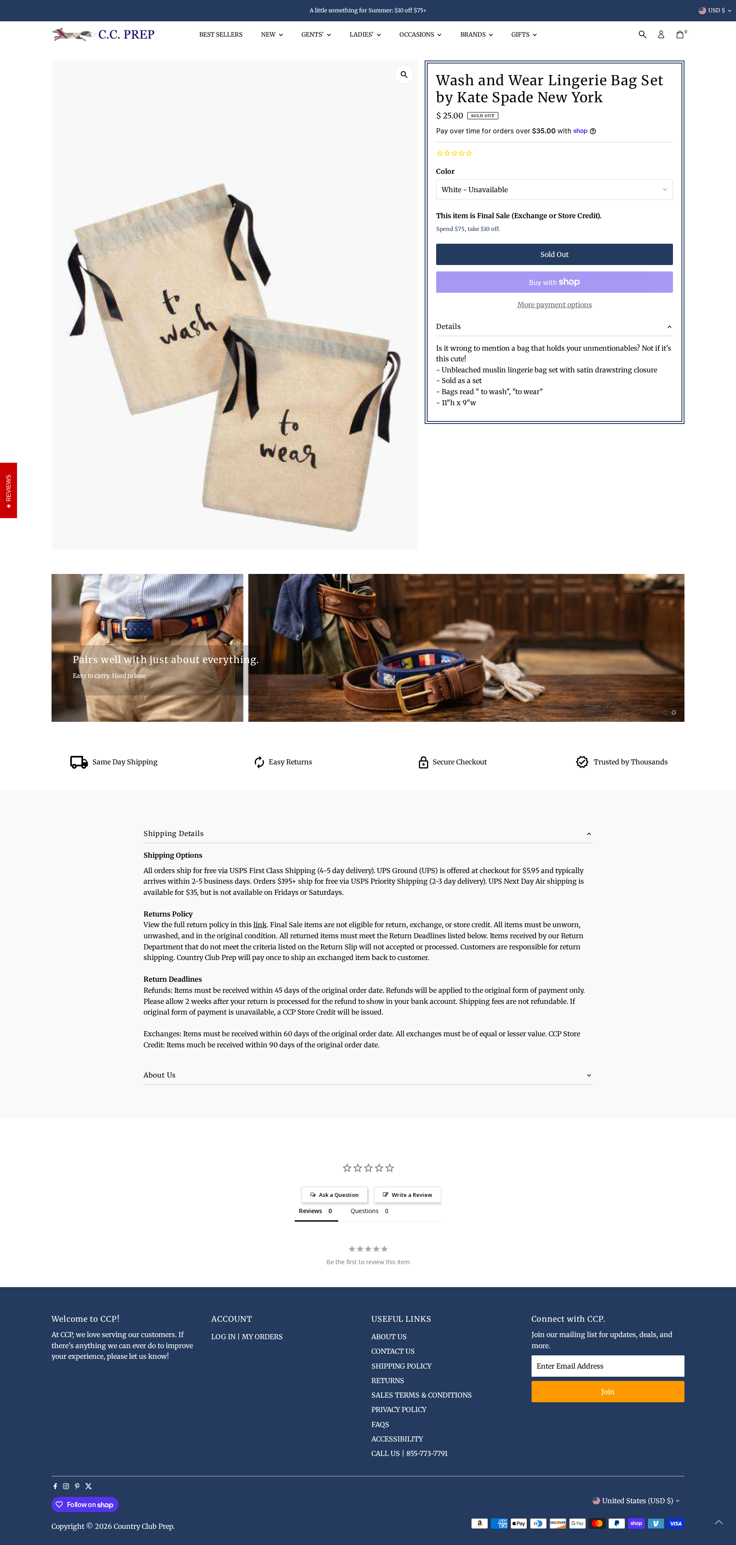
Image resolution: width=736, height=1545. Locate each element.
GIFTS (521, 34)
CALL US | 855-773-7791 (409, 1453)
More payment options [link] (555, 304)
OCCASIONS (417, 34)
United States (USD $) (637, 1500)
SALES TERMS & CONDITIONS (421, 1395)
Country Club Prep (143, 1526)
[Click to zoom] (404, 74)
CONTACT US (393, 1351)
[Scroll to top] (718, 1521)
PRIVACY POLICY (398, 1409)
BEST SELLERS (220, 34)
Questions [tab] (365, 1211)
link (260, 924)
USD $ (716, 10)
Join (608, 1391)
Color (445, 171)
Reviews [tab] (310, 1211)
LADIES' (362, 34)
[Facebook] (55, 1486)
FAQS (380, 1424)
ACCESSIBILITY (397, 1439)
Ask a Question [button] (339, 1195)
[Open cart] (680, 34)
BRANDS (473, 34)
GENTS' (313, 34)
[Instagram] (66, 1486)
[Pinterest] (77, 1486)
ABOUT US (389, 1336)
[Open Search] (643, 34)
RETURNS (387, 1380)
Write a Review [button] (412, 1195)
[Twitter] (88, 1486)
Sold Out (554, 254)
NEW (269, 34)
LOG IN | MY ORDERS (247, 1336)
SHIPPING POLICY (401, 1366)
